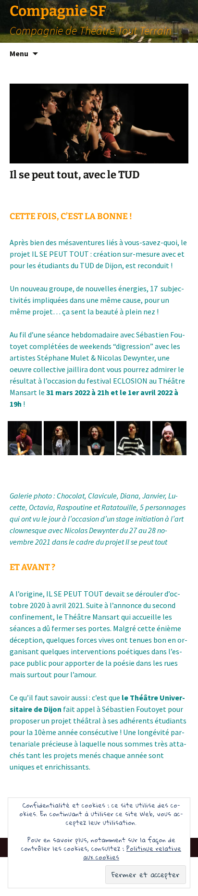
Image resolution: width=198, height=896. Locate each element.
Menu (19, 53)
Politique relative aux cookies (132, 853)
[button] (25, 438)
